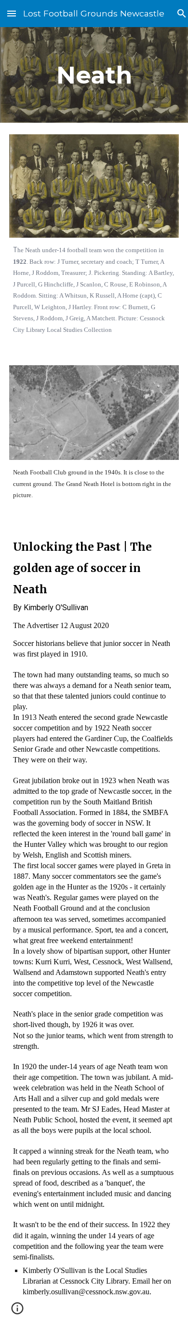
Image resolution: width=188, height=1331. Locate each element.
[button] (11, 13)
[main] (94, 75)
